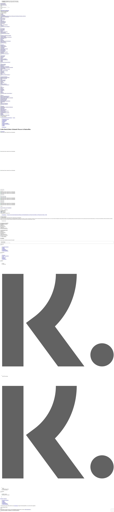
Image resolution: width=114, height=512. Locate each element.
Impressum (3, 258)
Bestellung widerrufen (3, 498)
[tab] (24, 214)
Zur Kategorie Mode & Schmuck (5, 74)
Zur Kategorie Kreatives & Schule (5, 62)
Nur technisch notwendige (4, 510)
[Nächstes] (3, 190)
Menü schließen (4, 116)
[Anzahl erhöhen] (5, 209)
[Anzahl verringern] (1, 209)
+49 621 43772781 (3, 4)
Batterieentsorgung (4, 503)
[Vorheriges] (1, 190)
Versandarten (4, 249)
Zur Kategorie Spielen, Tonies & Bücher (6, 93)
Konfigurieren (10, 510)
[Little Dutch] (2, 131)
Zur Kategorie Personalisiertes (4, 84)
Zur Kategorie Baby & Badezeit (5, 26)
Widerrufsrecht (4, 259)
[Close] (0, 511)
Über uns (3, 255)
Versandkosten (16, 505)
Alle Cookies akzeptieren (16, 510)
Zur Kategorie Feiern (3, 42)
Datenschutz (4, 257)
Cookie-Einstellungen (5, 504)
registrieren (3, 15)
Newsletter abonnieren (5, 500)
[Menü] (1, 6)
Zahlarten (3, 248)
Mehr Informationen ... (28, 509)
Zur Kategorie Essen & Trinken (4, 33)
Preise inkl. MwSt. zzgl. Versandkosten (5, 207)
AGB (3, 256)
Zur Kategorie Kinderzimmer (4, 53)
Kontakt (3, 247)
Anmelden (1, 14)
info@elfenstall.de (2, 3)
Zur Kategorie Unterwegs (4, 104)
